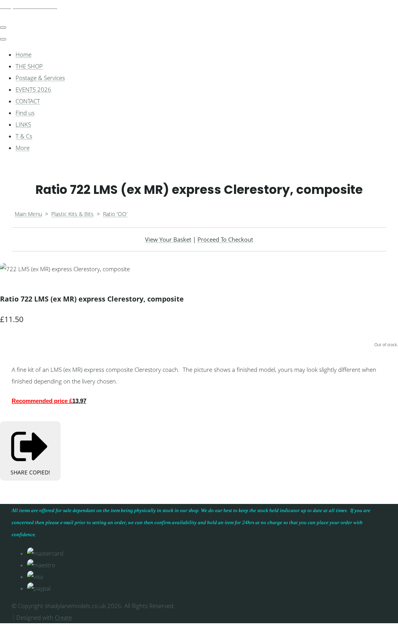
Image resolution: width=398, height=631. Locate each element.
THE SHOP (29, 66)
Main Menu (28, 214)
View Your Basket (168, 239)
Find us (25, 113)
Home (23, 54)
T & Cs (24, 136)
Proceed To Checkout (225, 239)
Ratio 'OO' (115, 214)
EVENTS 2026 (33, 89)
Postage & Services (40, 78)
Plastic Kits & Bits (72, 214)
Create (63, 617)
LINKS (23, 124)
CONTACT (28, 101)
